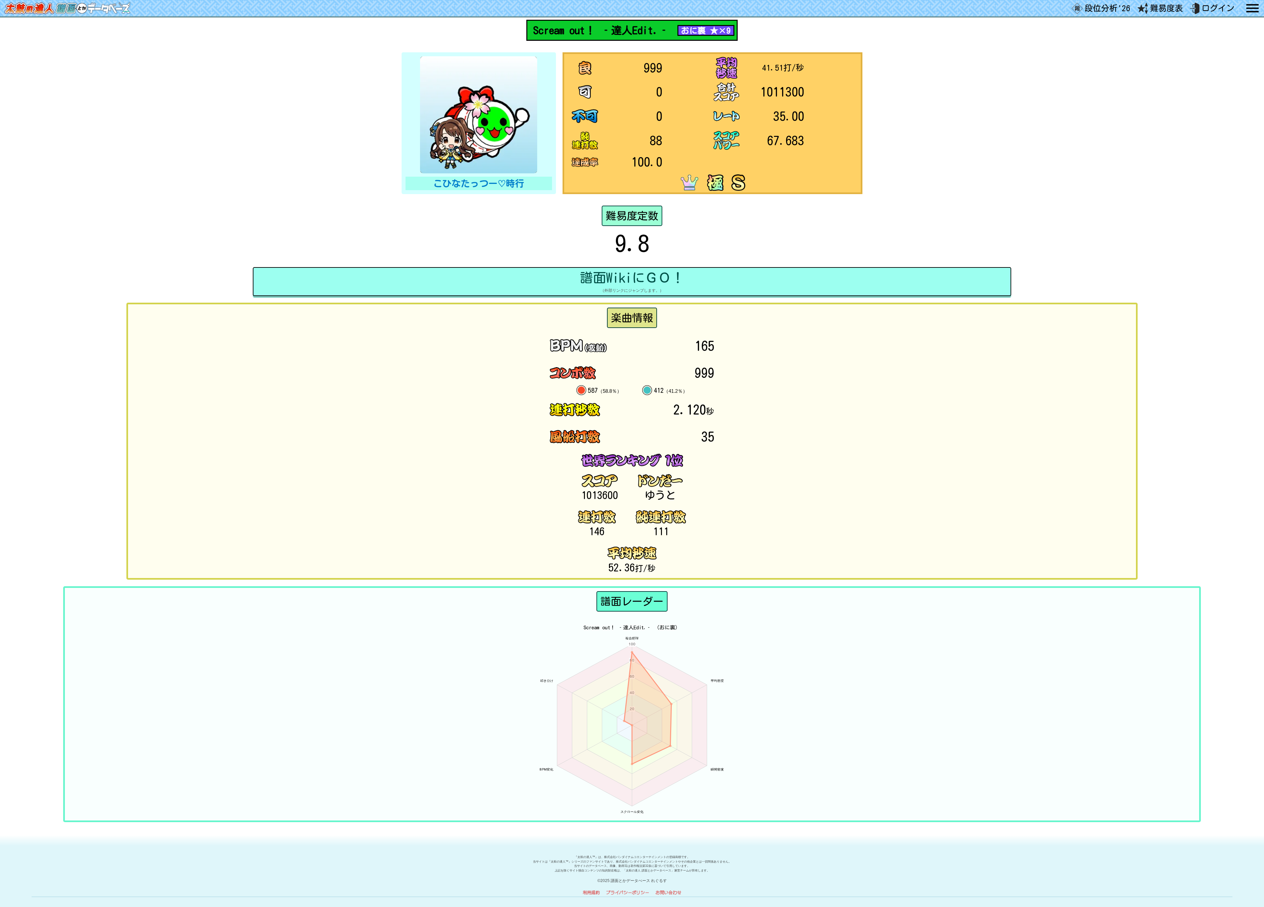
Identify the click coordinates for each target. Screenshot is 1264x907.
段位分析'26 (1107, 8)
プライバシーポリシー (627, 892)
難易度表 (1166, 8)
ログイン (1217, 8)
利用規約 (591, 892)
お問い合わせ (668, 892)
